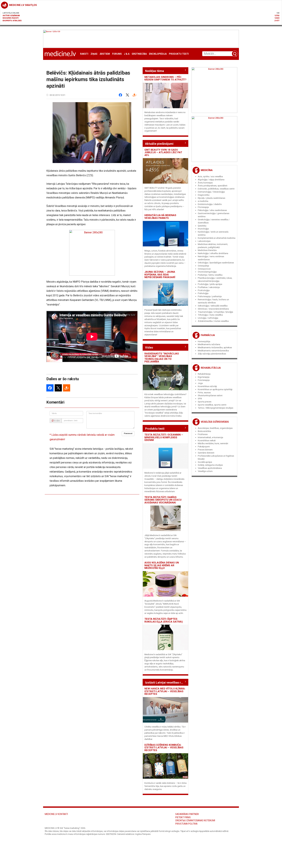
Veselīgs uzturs (205, 471)
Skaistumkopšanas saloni (210, 395)
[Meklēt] (235, 54)
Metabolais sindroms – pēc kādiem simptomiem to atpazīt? (165, 78)
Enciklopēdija (158, 54)
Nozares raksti (11, 18)
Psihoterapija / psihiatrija (210, 296)
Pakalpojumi (204, 446)
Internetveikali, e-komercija (210, 437)
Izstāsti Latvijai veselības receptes (165, 682)
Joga (200, 383)
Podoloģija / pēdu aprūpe (210, 284)
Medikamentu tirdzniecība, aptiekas (215, 347)
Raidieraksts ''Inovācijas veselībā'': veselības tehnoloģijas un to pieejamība (161, 357)
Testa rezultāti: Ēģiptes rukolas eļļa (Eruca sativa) (163, 620)
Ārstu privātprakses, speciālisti (212, 185)
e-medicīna (203, 201)
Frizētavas (203, 434)
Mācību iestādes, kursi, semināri (213, 443)
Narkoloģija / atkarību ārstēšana (213, 253)
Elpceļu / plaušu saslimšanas (211, 198)
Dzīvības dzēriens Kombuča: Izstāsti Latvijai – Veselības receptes (163, 747)
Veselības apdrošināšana (210, 468)
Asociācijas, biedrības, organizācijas (215, 428)
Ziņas (94, 54)
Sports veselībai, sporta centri (212, 405)
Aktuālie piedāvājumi (159, 143)
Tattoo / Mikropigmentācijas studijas (215, 408)
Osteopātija (203, 266)
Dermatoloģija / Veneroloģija (211, 192)
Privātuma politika (186, 823)
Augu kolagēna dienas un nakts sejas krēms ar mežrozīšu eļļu (161, 565)
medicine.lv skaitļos (23, 5)
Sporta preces (204, 401)
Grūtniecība (139, 54)
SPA (200, 398)
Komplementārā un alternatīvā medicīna (216, 238)
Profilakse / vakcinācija (209, 287)
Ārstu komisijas (205, 182)
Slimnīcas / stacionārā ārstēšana (213, 309)
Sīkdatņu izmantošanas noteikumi (195, 820)
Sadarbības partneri (187, 814)
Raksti (84, 54)
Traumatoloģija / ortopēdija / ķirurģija (215, 312)
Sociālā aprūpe (205, 462)
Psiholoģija (203, 293)
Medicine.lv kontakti (56, 814)
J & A (126, 54)
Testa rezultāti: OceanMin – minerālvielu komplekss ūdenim (163, 437)
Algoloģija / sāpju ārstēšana (211, 179)
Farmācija (208, 335)
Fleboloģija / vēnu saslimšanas (212, 210)
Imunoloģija (203, 228)
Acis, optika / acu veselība (210, 176)
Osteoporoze (204, 269)
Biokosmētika (204, 431)
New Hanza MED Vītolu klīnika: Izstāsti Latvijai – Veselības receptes (164, 691)
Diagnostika (203, 195)
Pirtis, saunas (204, 392)
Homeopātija (204, 341)
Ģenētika (202, 226)
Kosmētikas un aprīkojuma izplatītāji (215, 389)
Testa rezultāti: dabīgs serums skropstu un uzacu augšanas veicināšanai (162, 500)
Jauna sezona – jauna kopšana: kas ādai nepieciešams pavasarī (159, 274)
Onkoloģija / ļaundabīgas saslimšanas (216, 262)
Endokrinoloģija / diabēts (210, 204)
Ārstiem (105, 54)
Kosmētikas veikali (207, 440)
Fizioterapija (204, 380)
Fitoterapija (203, 207)
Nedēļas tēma (154, 71)
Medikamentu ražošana (209, 344)
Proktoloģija (204, 290)
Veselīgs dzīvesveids (215, 421)
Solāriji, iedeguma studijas (210, 465)
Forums (117, 54)
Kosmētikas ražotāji (207, 386)
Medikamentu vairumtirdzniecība (213, 350)
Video (149, 347)
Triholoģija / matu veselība (210, 315)
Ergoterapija (203, 377)
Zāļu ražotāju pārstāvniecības (212, 353)
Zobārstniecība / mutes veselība (213, 321)
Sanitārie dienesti (206, 453)
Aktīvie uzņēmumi (11, 15)
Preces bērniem (205, 449)
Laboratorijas (204, 241)
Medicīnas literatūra (207, 250)
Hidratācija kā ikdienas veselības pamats (160, 216)
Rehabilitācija (211, 367)
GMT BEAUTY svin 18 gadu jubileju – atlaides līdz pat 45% (163, 152)
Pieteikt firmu (183, 817)
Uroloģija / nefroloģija (208, 318)
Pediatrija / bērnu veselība (210, 275)
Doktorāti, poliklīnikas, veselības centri (216, 188)
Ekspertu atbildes (12, 20)
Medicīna (207, 170)
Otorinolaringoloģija (207, 272)
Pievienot (128, 433)
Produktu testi (179, 54)
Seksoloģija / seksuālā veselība (212, 305)
